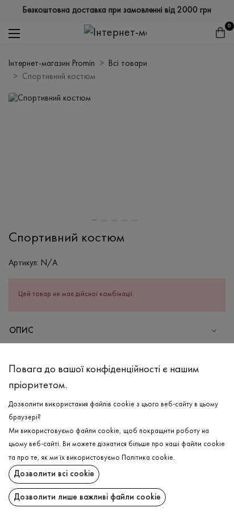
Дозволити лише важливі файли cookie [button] (87, 497)
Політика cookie (147, 458)
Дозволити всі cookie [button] (54, 474)
